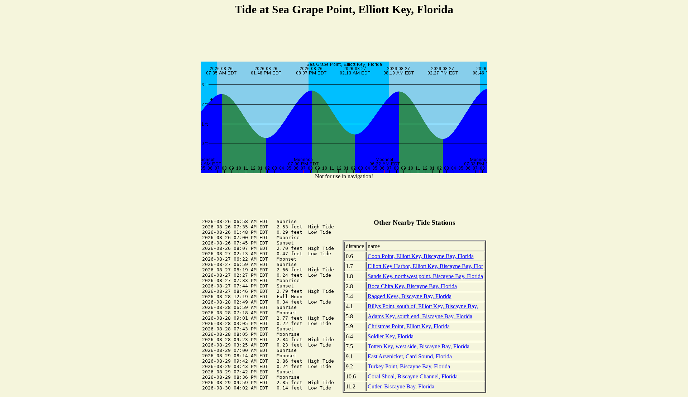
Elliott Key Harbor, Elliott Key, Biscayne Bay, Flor (425, 266)
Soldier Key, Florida (391, 336)
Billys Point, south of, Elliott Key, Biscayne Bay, (423, 306)
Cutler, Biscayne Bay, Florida (401, 386)
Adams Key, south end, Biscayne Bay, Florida (420, 316)
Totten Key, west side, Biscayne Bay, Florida (418, 346)
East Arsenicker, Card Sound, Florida (410, 356)
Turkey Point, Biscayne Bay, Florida (409, 366)
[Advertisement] (344, 40)
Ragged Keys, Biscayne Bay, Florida (410, 296)
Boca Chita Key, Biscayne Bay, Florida (412, 286)
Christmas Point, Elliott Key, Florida (409, 326)
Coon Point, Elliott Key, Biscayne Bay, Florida (421, 256)
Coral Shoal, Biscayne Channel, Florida (413, 376)
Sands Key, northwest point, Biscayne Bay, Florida (425, 276)
